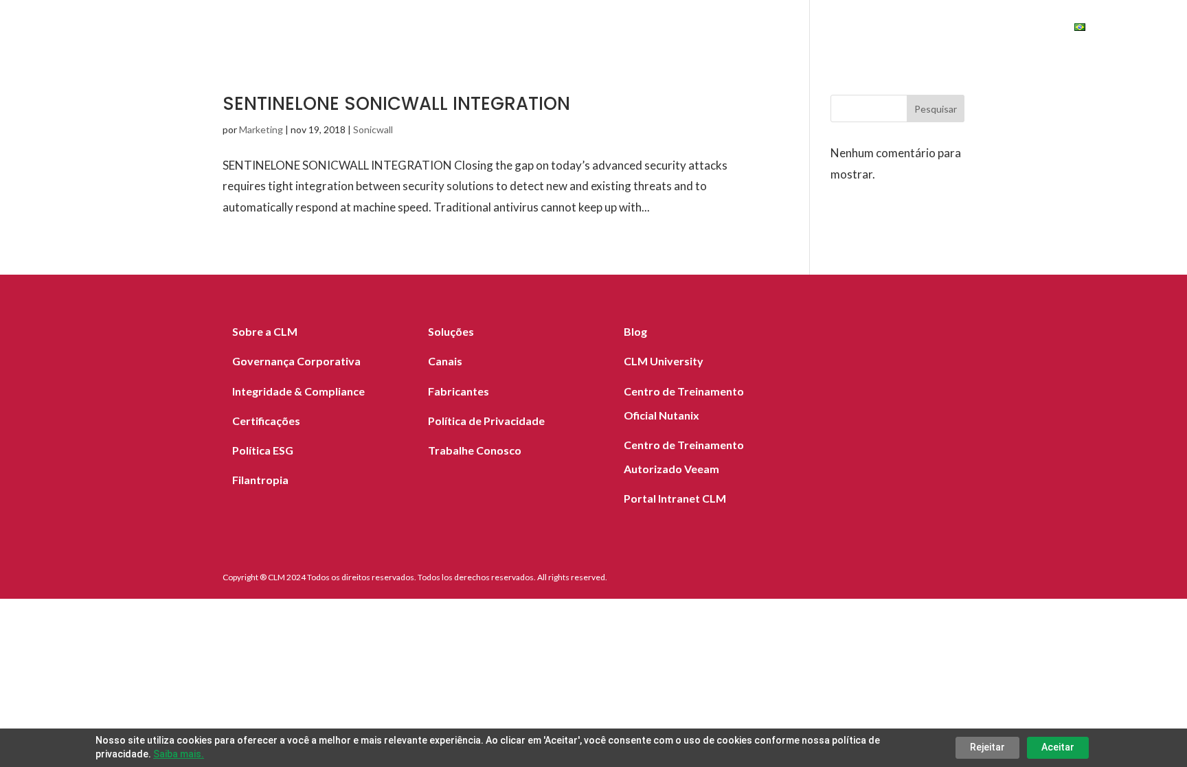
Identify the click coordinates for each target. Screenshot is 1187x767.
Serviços (577, 29)
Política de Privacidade (486, 420)
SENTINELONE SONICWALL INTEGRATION (396, 103)
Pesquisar (935, 109)
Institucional (857, 29)
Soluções (503, 29)
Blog (785, 29)
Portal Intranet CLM (675, 498)
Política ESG (262, 450)
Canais (732, 29)
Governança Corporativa (296, 360)
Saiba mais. (178, 753)
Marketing (261, 129)
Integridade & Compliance (298, 391)
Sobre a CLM (264, 331)
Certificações (266, 420)
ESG (940, 29)
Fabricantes (658, 29)
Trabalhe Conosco (474, 450)
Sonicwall (373, 129)
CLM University (663, 360)
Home (441, 29)
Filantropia (260, 479)
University (1012, 29)
